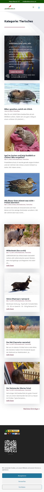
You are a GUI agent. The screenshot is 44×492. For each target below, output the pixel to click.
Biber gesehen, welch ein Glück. (18, 109)
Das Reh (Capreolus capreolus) (18, 342)
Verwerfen (22, 481)
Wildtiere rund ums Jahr (20, 43)
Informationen (17, 159)
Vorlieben (22, 487)
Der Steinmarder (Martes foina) (18, 388)
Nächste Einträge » (31, 409)
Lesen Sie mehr (16, 72)
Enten (14, 204)
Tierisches (16, 111)
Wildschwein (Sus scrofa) (16, 250)
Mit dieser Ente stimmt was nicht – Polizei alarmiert (19, 201)
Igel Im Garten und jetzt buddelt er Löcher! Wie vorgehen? (19, 156)
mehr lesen (10, 265)
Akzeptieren (22, 476)
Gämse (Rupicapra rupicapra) (17, 299)
